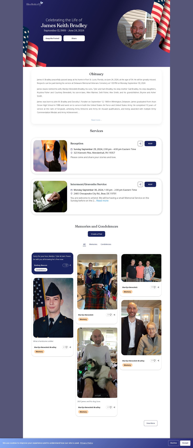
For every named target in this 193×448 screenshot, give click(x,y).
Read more (102, 201)
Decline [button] (173, 443)
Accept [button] (185, 443)
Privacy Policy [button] (86, 443)
